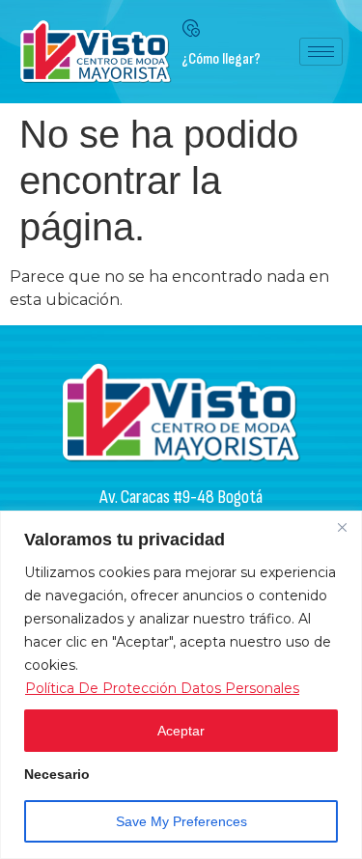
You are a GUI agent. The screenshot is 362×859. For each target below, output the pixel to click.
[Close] (341, 527)
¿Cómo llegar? (221, 59)
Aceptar (181, 730)
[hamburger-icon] (321, 52)
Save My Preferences (181, 821)
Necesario (57, 774)
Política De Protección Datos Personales (162, 688)
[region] (181, 685)
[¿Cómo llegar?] (191, 28)
